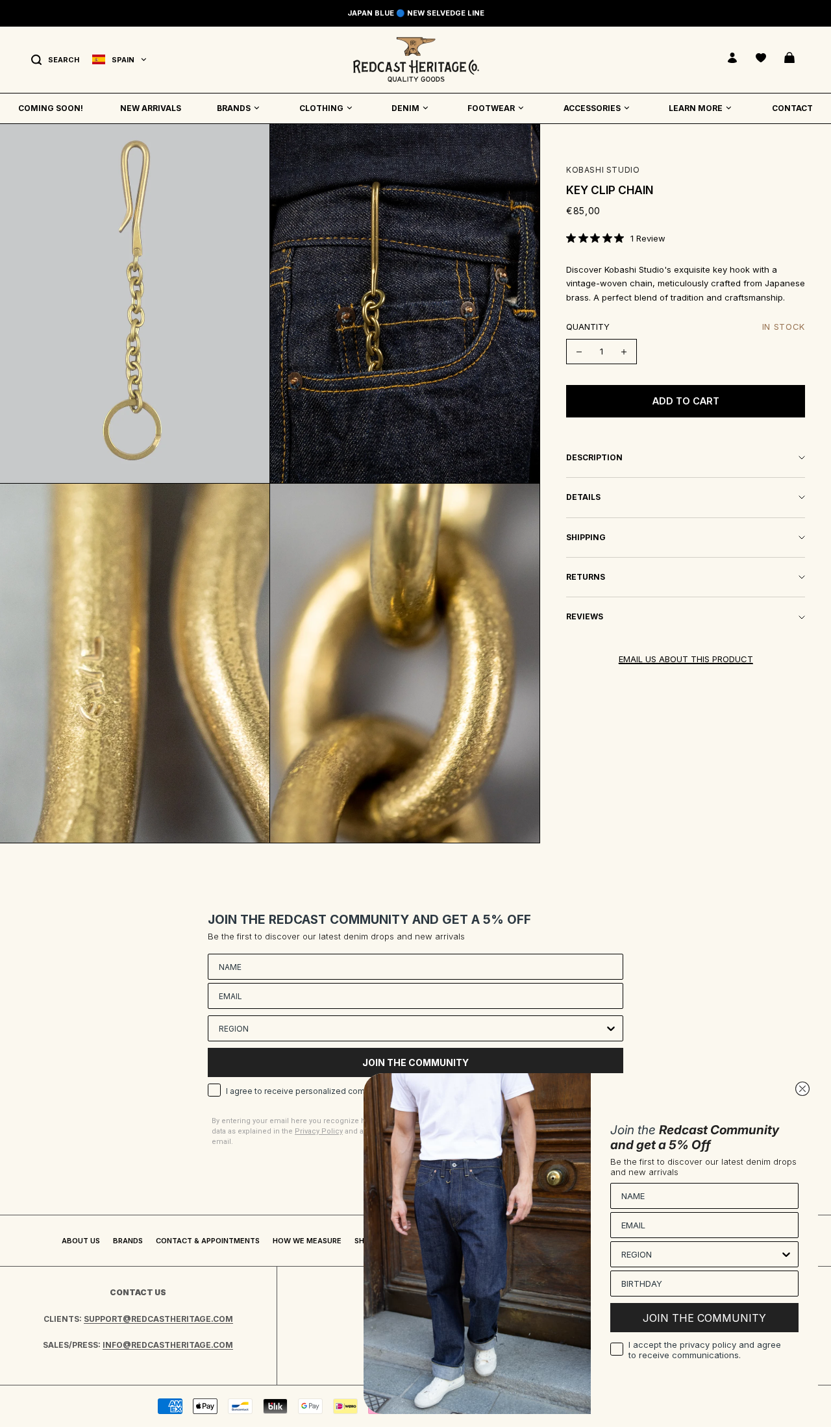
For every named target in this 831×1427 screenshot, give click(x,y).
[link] (615, 238)
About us (81, 1240)
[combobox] (411, 1028)
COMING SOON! (50, 108)
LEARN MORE (696, 108)
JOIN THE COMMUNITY (704, 1317)
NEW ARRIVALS (150, 108)
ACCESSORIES (592, 108)
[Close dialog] (802, 1089)
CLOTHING (321, 108)
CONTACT (792, 108)
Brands (128, 1240)
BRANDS (234, 108)
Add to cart (685, 400)
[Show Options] (610, 1028)
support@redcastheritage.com (158, 1319)
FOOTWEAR (491, 108)
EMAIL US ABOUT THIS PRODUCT (686, 659)
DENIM (405, 108)
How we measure (307, 1240)
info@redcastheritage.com (168, 1345)
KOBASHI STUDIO (602, 170)
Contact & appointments (208, 1240)
